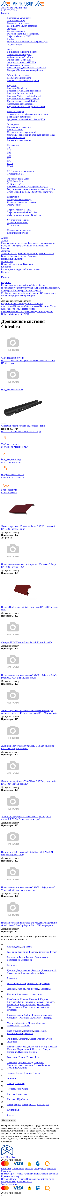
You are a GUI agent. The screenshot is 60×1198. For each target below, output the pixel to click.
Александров (13, 946)
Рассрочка (33, 243)
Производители (34, 1179)
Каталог (5, 13)
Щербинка (22, 1099)
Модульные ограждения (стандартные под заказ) (31, 135)
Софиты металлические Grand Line (24, 215)
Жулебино (44, 983)
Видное (30, 957)
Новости (5, 264)
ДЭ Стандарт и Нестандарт (20, 171)
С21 (9, 155)
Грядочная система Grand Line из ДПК (26, 119)
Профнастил (13, 145)
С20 (9, 153)
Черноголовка (14, 1088)
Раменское (12, 1057)
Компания (6, 1168)
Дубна (42, 973)
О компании (7, 261)
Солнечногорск (14, 1065)
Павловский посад (37, 1046)
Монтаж (5, 248)
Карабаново (13, 999)
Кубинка (45, 1007)
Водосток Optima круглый (20, 93)
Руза (37, 1057)
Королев (50, 1002)
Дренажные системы (17, 233)
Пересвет (52, 1046)
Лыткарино (36, 1017)
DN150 (12, 431)
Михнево (11, 1023)
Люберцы (47, 1017)
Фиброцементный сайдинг (20, 57)
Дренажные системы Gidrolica (22, 101)
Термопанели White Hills (19, 59)
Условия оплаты (9, 253)
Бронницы (43, 952)
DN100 (5, 431)
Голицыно (12, 965)
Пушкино (23, 1052)
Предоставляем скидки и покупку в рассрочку (12, 475)
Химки (10, 1083)
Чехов (25, 1088)
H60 (9, 158)
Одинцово (12, 1039)
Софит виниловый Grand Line (22, 212)
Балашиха (12, 952)
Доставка (5, 251)
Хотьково (19, 1083)
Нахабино (28, 1031)
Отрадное (12, 1041)
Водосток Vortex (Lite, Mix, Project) (24, 96)
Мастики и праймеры (17, 222)
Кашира (24, 999)
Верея (22, 957)
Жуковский (32, 983)
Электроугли (43, 1104)
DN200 (20, 431)
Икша (32, 994)
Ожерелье (23, 1039)
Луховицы (24, 1017)
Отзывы (22, 1179)
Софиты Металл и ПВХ (19, 36)
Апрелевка (26, 946)
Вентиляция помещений (19, 116)
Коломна (40, 1002)
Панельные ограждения (19, 127)
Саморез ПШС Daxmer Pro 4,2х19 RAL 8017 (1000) (26, 642)
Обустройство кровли (18, 75)
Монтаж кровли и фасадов (14, 243)
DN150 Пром (22, 360)
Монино (32, 1023)
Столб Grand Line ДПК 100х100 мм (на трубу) (30, 192)
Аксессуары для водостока (20, 104)
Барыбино (23, 952)
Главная (5, 272)
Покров (46, 1049)
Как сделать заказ (18, 256)
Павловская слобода (17, 1046)
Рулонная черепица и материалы (23, 33)
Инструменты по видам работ (22, 202)
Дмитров (35, 970)
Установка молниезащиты (35, 245)
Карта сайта (48, 1179)
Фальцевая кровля (16, 31)
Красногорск (43, 1004)
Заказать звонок (9, 1184)
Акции (4, 238)
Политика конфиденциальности (19, 257)
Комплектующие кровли (19, 78)
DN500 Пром (7, 363)
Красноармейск (28, 1004)
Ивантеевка (23, 994)
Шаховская (21, 1094)
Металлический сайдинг (19, 54)
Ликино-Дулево (15, 1015)
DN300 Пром (48, 360)
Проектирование (47, 243)
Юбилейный (13, 1110)
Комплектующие (15, 111)
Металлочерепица (16, 20)
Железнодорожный (16, 983)
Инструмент (13, 197)
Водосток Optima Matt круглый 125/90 (26, 106)
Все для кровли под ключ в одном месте (11, 460)
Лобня (27, 1015)
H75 (9, 161)
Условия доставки (27, 253)
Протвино (12, 1052)
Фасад (10, 49)
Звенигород (32, 989)
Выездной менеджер (11, 245)
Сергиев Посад (25, 1062)
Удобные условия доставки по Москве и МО (14, 445)
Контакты (6, 266)
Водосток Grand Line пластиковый (24, 90)
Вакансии (28, 264)
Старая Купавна (42, 1065)
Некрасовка (40, 1031)
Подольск (37, 1049)
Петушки (11, 1049)
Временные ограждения (19, 140)
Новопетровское (15, 1033)
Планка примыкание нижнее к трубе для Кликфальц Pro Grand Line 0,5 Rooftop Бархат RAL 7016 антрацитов (29, 924)
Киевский (34, 999)
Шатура (11, 1094)
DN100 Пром (8, 360)
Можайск (22, 1023)
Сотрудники (16, 264)
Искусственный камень (18, 65)
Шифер (10, 39)
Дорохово (25, 973)
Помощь (19, 1173)
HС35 (10, 163)
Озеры (32, 1039)
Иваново (11, 994)
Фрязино (11, 1078)
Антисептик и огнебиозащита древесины (27, 114)
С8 (8, 147)
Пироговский (24, 1049)
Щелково (11, 1099)
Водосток (11, 85)
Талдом (10, 1073)
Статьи (13, 1179)
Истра (40, 994)
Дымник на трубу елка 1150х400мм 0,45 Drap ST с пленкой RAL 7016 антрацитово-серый (26, 817)
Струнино (12, 1067)
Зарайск (21, 989)
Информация (7, 1173)
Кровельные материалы (19, 18)
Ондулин (11, 28)
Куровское (12, 1010)
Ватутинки (12, 957)
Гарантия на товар (45, 253)
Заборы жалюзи (15, 129)
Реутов (21, 1057)
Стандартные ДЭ (15, 173)
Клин (21, 1002)
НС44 (10, 166)
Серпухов (39, 1062)
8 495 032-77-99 (9, 10)
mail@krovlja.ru (8, 1157)
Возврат (5, 256)
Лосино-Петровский (41, 1015)
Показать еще (8, 1120)
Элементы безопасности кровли (23, 80)
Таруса (19, 1073)
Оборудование (14, 204)
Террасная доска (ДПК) (18, 178)
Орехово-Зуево (44, 1039)
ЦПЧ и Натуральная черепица (22, 26)
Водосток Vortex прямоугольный (23, 98)
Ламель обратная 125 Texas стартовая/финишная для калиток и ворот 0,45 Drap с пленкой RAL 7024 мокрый (29, 711)
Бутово (53, 952)
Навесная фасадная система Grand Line (26, 67)
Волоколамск (41, 957)
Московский (13, 1025)
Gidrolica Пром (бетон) (12, 358)
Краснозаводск (14, 1007)
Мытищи (25, 1025)
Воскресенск (13, 960)
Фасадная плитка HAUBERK (21, 62)
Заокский (11, 989)
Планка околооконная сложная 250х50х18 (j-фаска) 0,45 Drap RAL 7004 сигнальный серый (29, 676)
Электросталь (29, 1104)
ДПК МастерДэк (15, 184)
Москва (41, 1023)
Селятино (12, 1062)
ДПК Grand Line (15, 181)
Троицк (27, 1073)
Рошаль (30, 1057)
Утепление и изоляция (18, 220)
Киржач (44, 999)
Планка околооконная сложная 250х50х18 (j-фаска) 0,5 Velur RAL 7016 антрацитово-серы (28, 888)
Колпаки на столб (16, 137)
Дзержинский (23, 970)
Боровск (33, 952)
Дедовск (11, 970)
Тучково (36, 1073)
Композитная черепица (18, 23)
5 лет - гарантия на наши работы (9, 491)
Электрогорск (14, 1104)
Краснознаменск (31, 1007)
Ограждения (13, 124)
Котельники (13, 1004)
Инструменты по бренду (19, 199)
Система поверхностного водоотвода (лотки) (23, 425)
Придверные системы (12, 389)
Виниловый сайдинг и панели (22, 52)
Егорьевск (12, 978)
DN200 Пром (35, 360)
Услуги (4, 240)
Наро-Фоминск (14, 1031)
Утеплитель (13, 225)
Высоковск (26, 960)
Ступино (22, 1067)
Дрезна (34, 973)
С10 (9, 150)
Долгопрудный (48, 970)
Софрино (28, 1065)
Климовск (12, 1002)
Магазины (6, 1171)
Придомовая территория (19, 230)
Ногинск (28, 1033)
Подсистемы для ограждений (21, 132)
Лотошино (12, 1017)
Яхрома (11, 1115)
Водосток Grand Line (17, 88)
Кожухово (30, 1002)
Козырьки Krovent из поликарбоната (25, 70)
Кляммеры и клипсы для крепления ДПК (27, 186)
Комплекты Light (32, 431)
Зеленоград (45, 989)
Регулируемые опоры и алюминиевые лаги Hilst (31, 189)
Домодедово (13, 973)
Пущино (33, 1052)
